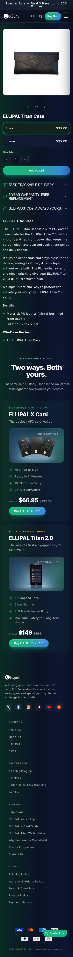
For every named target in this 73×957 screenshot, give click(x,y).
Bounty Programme (22, 847)
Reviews (14, 743)
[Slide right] (45, 107)
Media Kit (15, 736)
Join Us (14, 792)
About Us (15, 729)
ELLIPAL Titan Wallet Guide (27, 833)
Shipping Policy (19, 874)
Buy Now (53, 16)
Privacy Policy (18, 895)
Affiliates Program (21, 771)
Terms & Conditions (22, 888)
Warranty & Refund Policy (26, 881)
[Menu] (66, 16)
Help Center (17, 812)
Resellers (15, 778)
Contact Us (16, 854)
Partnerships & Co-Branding (27, 784)
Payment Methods (21, 902)
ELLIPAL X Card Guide (24, 826)
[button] (32, 16)
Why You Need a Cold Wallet (28, 840)
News (12, 750)
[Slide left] (28, 107)
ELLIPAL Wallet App (22, 819)
